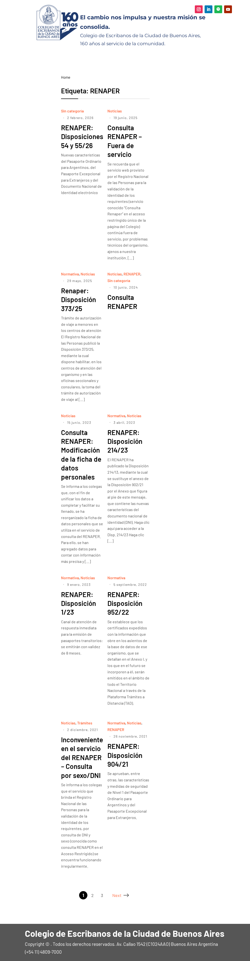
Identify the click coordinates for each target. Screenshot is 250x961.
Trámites (84, 723)
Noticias (114, 111)
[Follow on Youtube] (228, 9)
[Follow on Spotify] (218, 9)
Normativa (70, 274)
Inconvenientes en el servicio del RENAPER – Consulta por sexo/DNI (83, 757)
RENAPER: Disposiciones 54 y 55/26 (82, 136)
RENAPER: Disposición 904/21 (124, 755)
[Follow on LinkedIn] (208, 9)
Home (65, 77)
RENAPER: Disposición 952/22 (124, 603)
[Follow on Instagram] (199, 9)
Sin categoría (72, 111)
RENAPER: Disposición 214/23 (124, 441)
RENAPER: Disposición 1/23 (78, 603)
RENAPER (132, 274)
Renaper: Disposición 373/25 (78, 299)
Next (117, 895)
